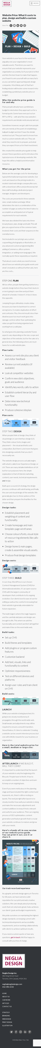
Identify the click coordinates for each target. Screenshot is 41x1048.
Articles (5, 1003)
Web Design (6, 1019)
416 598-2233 (8, 987)
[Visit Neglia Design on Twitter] (11, 1032)
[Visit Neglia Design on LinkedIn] (25, 1032)
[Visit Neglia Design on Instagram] (20, 1032)
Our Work (6, 1000)
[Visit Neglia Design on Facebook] (16, 1032)
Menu (36, 3)
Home (4, 993)
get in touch (15, 937)
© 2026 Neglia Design (17, 1040)
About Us (5, 997)
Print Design (7, 1022)
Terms (27, 1040)
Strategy (6, 1012)
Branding (6, 1016)
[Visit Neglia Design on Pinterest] (30, 1032)
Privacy (24, 1040)
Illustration (7, 1025)
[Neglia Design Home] (6, 4)
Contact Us (7, 1006)
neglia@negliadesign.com (12, 984)
